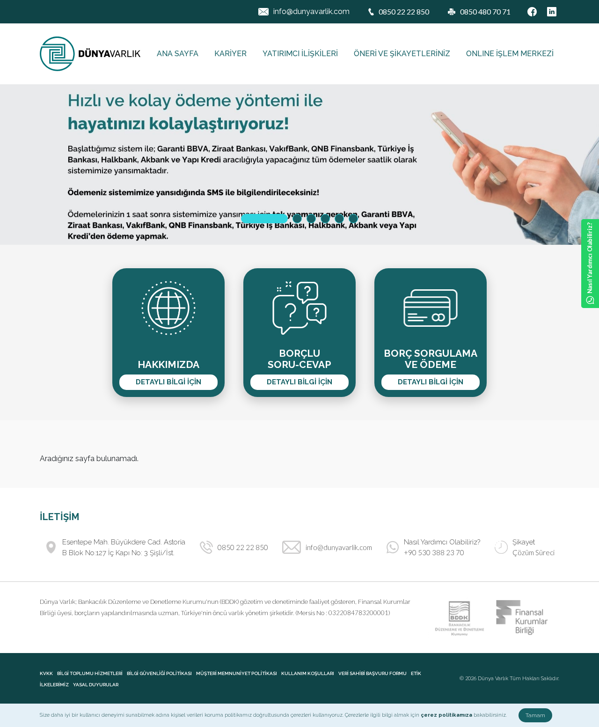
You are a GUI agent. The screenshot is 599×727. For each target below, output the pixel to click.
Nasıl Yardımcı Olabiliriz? (589, 258)
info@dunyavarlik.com (311, 11)
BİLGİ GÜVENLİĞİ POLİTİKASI (159, 673)
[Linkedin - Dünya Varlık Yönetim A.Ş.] (551, 11)
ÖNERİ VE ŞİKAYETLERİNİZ (402, 53)
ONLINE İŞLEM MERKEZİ (510, 53)
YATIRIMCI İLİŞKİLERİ (300, 53)
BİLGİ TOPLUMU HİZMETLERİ (90, 673)
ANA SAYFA (177, 53)
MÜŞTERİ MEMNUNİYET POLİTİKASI (236, 673)
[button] (264, 218)
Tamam (535, 715)
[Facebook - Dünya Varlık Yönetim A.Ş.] (532, 11)
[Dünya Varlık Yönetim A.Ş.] (90, 54)
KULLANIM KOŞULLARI (307, 673)
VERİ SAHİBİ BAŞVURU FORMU (372, 673)
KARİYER (230, 53)
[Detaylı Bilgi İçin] (299, 164)
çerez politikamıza (446, 715)
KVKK (46, 673)
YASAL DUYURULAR (95, 684)
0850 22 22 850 (243, 547)
